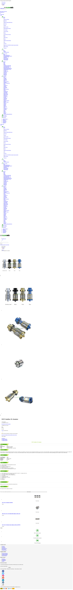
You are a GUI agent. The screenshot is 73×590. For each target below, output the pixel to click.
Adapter (5, 86)
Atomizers (4, 61)
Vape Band (5, 196)
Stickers (5, 104)
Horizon (10, 28)
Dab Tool (5, 112)
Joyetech (5, 31)
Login (2, 430)
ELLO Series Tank (6, 176)
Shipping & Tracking (5, 554)
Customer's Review (4, 439)
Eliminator (5, 82)
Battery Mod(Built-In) (7, 55)
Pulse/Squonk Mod (6, 56)
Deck (4, 190)
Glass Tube (5, 79)
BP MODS (5, 130)
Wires (4, 199)
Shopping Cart (2, 12)
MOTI (4, 145)
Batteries (5, 101)
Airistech (8, 19)
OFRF (5, 37)
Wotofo (7, 46)
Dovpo (11, 22)
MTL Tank (5, 72)
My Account (3, 246)
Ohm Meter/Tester (6, 81)
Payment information (5, 553)
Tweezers (5, 90)
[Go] (1, 243)
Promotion (4, 117)
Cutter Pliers (5, 98)
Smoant (10, 40)
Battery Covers (6, 93)
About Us (3, 546)
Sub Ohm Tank (6, 179)
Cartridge (5, 78)
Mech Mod (5, 57)
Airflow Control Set (6, 100)
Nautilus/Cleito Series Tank (7, 69)
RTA (4, 63)
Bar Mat (5, 97)
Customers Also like (4, 440)
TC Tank (5, 70)
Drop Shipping (4, 559)
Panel (4, 110)
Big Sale (4, 120)
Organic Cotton (6, 91)
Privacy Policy (4, 549)
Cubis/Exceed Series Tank (7, 66)
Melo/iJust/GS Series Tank (7, 67)
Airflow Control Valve (7, 83)
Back (4, 50)
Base (4, 193)
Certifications (4, 560)
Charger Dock (6, 85)
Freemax (5, 25)
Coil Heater (5, 109)
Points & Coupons (4, 548)
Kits (3, 159)
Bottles (5, 102)
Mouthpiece (5, 80)
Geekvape (5, 136)
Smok (6, 11)
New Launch (5, 116)
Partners (3, 561)
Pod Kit (5, 51)
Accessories (4, 76)
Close (1, 15)
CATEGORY (2, 14)
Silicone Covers (6, 94)
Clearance (4, 121)
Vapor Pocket (5, 92)
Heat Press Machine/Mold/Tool (8, 114)
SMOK (5, 40)
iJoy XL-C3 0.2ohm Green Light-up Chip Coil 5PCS (11, 524)
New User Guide (4, 555)
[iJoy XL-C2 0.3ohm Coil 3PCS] (37, 499)
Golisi (7, 136)
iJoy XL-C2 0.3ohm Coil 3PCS (7, 502)
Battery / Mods (5, 53)
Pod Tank (5, 75)
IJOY (4, 139)
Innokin (6, 139)
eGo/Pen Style (6, 96)
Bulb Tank (5, 73)
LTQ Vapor (9, 34)
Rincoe (5, 148)
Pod (4, 119)
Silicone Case (5, 95)
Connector (5, 103)
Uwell (4, 11)
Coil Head (5, 187)
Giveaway (3, 438)
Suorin (8, 40)
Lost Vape (5, 34)
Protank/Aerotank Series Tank (8, 68)
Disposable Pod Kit (6, 52)
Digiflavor (5, 22)
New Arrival (4, 115)
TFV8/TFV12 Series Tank (7, 65)
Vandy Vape (2, 244)
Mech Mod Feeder (6, 89)
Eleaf (4, 133)
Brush (4, 221)
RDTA (5, 64)
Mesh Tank (5, 74)
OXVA (7, 37)
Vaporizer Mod (6, 169)
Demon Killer (8, 22)
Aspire (2, 11)
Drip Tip (5, 99)
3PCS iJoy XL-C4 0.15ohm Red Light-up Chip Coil (11, 513)
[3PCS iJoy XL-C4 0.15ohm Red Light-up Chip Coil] (37, 510)
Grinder (5, 113)
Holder (5, 105)
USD (3, 4)
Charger (5, 84)
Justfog (7, 31)
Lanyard (5, 218)
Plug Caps (5, 205)
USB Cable (5, 106)
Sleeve (4, 88)
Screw (4, 107)
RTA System (5, 87)
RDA (4, 173)
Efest (6, 133)
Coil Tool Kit (5, 202)
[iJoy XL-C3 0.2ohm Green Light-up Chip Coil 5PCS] (37, 521)
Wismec (5, 46)
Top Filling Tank (6, 71)
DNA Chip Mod (6, 58)
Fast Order (4, 232)
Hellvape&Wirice (6, 28)
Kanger (5, 142)
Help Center (3, 3)
